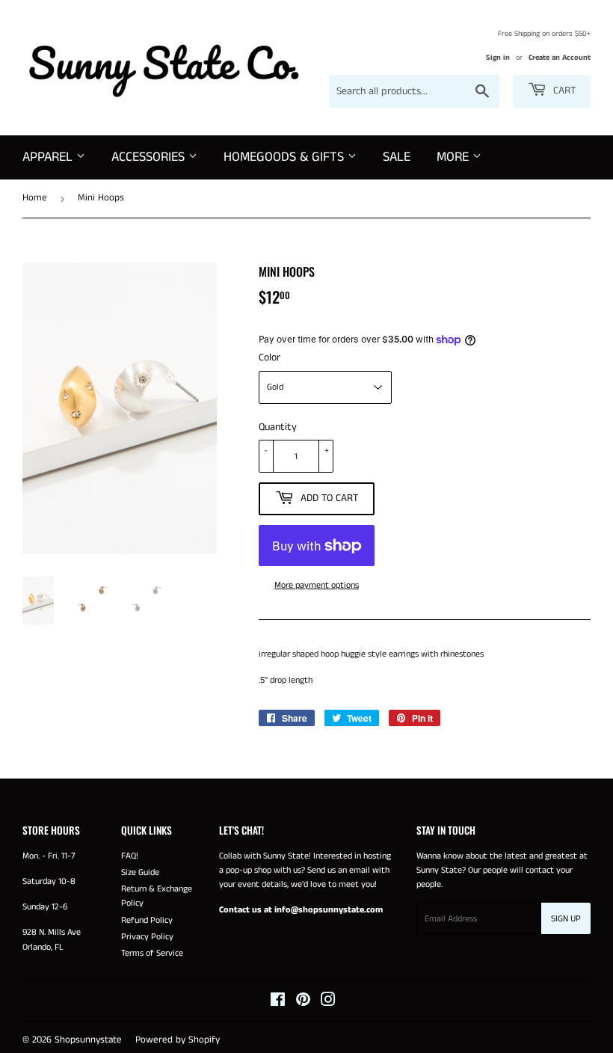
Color (269, 357)
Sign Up (566, 918)
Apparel (49, 157)
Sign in (498, 57)
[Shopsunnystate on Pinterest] (303, 1002)
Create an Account (560, 57)
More (454, 157)
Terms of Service (152, 953)
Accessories (149, 157)
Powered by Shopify (177, 1040)
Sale (396, 157)
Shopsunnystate (88, 1040)
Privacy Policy (147, 936)
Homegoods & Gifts (286, 157)
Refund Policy (147, 920)
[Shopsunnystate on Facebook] (278, 1002)
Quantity (278, 427)
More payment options (316, 585)
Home (34, 198)
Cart (563, 90)
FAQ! (129, 856)
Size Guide (140, 872)
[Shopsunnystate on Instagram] (328, 1002)
